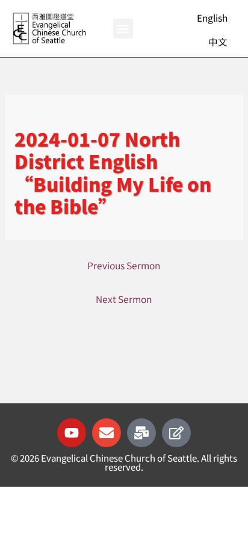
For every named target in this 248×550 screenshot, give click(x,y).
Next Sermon (124, 298)
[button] (123, 28)
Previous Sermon (123, 265)
